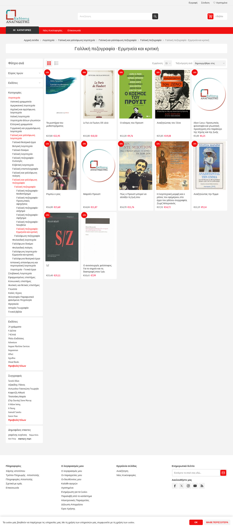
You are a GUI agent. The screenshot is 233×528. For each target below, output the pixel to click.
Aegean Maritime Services (19, 346)
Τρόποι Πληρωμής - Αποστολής (22, 475)
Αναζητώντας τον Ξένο (169, 122)
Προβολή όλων (17, 365)
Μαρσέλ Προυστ (91, 194)
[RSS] (202, 486)
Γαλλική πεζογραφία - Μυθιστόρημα (27, 192)
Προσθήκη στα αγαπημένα (50, 115)
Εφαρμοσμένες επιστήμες (21, 277)
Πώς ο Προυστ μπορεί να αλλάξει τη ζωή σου (133, 195)
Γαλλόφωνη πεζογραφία (27, 235)
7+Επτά (12, 334)
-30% (84, 72)
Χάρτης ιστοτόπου (15, 471)
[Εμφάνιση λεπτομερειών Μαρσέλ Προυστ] (99, 166)
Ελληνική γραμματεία (21, 124)
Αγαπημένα (67, 487)
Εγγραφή (193, 2)
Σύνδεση (205, 2)
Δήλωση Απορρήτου (72, 504)
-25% (194, 144)
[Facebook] (175, 486)
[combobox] (115, 16)
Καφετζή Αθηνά (16, 392)
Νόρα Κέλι (33, 435)
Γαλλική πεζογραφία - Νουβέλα (27, 223)
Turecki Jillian (13, 380)
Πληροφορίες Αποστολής (19, 479)
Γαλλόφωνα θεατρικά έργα (26, 258)
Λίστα (56, 63)
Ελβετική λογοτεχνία (23, 164)
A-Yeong (11, 408)
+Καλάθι (67, 115)
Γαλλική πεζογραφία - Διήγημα (27, 209)
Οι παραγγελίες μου (71, 475)
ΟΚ (196, 522)
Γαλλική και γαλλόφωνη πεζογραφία (24, 181)
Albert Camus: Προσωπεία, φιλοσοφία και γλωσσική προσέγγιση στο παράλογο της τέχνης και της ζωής (208, 127)
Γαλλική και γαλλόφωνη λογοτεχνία (22, 137)
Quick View (56, 115)
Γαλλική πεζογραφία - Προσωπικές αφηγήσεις (27, 200)
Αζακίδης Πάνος (16, 384)
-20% (121, 72)
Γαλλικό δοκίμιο (20, 150)
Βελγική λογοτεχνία (22, 146)
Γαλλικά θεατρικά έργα (24, 142)
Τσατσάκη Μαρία (17, 396)
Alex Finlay (12, 438)
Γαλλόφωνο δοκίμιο (22, 243)
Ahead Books (13, 361)
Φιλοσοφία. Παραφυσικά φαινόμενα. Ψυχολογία (21, 298)
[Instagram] (188, 486)
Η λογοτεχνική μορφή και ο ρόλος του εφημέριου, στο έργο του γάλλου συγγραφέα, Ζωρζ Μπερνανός (172, 198)
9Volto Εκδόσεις (16, 338)
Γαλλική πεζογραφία (24, 186)
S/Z (47, 265)
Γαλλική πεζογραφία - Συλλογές (23, 159)
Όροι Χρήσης (68, 508)
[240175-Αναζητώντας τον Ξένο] (172, 94)
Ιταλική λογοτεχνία (20, 116)
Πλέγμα (49, 63)
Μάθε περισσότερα (217, 522)
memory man (24, 439)
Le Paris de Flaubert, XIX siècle (95, 122)
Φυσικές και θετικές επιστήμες (24, 285)
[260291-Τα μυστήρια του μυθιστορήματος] (62, 94)
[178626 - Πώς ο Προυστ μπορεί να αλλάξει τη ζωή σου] (135, 166)
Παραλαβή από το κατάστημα (76, 496)
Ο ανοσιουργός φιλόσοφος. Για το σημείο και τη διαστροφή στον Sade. (97, 268)
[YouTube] (195, 486)
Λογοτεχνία (14, 97)
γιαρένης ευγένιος (17, 434)
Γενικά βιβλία (15, 311)
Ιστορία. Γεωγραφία (18, 307)
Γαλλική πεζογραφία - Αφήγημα (27, 216)
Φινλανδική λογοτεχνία (24, 239)
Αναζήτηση (155, 16)
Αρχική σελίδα (31, 40)
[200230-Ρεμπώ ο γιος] (62, 166)
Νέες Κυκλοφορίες (52, 30)
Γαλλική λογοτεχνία (22, 153)
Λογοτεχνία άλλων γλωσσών (25, 120)
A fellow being (14, 404)
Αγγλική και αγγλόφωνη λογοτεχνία (22, 111)
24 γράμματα (14, 326)
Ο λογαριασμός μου (71, 471)
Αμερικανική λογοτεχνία (22, 105)
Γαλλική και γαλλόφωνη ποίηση (24, 174)
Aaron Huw (13, 416)
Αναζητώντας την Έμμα (206, 194)
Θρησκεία (13, 303)
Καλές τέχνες (15, 293)
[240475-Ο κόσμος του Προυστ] (135, 94)
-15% (47, 72)
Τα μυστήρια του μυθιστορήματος (55, 124)
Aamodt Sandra (14, 412)
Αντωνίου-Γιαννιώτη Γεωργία (23, 388)
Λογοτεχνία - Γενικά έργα (23, 269)
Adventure (12, 342)
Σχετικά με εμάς (14, 483)
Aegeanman (13, 350)
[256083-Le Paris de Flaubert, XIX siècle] (99, 94)
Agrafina (11, 358)
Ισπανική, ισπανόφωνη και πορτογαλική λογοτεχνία (24, 264)
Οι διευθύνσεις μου (71, 479)
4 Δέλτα (12, 330)
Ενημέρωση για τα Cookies (74, 491)
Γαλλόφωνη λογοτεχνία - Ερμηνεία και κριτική (25, 253)
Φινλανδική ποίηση (22, 247)
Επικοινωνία (74, 30)
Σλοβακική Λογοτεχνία (20, 273)
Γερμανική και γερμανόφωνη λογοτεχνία (25, 130)
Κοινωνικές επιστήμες (19, 281)
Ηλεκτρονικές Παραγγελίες (75, 500)
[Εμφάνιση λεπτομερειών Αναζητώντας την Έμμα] (209, 166)
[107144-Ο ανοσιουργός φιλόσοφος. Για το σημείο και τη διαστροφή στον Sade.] (99, 237)
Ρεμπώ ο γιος (53, 194)
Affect (10, 354)
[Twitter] (182, 486)
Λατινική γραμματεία (20, 101)
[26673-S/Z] (62, 237)
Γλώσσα (12, 289)
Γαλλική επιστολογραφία (25, 168)
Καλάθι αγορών (69, 483)
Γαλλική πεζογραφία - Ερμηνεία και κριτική (27, 230)
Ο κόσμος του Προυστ (131, 122)
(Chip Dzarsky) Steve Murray (19, 400)
